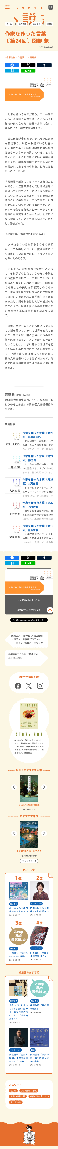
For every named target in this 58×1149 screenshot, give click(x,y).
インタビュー (36, 903)
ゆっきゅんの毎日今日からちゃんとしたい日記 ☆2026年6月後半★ (18, 910)
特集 (33, 1050)
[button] (14, 787)
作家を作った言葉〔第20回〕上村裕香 (38, 505)
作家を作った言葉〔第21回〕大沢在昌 (38, 481)
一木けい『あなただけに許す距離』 (18, 954)
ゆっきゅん (15, 1102)
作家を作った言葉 (15, 57)
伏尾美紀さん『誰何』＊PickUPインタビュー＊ (39, 909)
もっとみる (27, 860)
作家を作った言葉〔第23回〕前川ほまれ (38, 435)
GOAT (13, 1090)
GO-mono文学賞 (29, 1090)
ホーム (9, 24)
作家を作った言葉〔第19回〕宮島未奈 (38, 528)
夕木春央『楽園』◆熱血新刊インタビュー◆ (39, 954)
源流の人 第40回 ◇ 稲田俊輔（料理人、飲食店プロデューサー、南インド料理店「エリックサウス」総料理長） (28, 639)
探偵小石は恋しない (39, 1096)
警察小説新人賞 (17, 1096)
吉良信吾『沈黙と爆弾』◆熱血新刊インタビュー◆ (18, 1058)
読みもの (22, 24)
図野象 (33, 57)
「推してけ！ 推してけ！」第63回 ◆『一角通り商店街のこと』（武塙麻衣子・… (18, 1012)
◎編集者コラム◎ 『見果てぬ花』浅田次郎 (23, 656)
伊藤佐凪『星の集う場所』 (39, 1007)
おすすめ (13, 1001)
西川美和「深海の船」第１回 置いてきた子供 (39, 1058)
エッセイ (36, 24)
